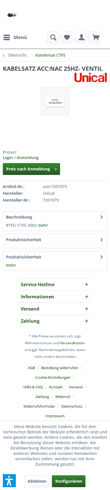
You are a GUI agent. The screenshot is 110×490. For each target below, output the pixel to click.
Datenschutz (71, 406)
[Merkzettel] (66, 37)
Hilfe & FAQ (33, 387)
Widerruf (62, 396)
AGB (31, 367)
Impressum (55, 415)
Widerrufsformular (39, 406)
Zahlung (42, 396)
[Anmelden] (80, 37)
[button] (9, 480)
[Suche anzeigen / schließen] (52, 37)
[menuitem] (15, 37)
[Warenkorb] (94, 37)
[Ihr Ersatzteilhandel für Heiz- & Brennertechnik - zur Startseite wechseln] (12, 15)
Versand (76, 387)
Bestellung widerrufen (59, 367)
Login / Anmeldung (21, 157)
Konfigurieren (68, 481)
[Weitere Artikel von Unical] (90, 77)
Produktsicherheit (23, 239)
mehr (43, 225)
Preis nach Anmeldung (28, 169)
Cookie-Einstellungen (53, 377)
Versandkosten (72, 343)
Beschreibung (19, 217)
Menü (20, 37)
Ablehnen (37, 481)
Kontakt (56, 387)
